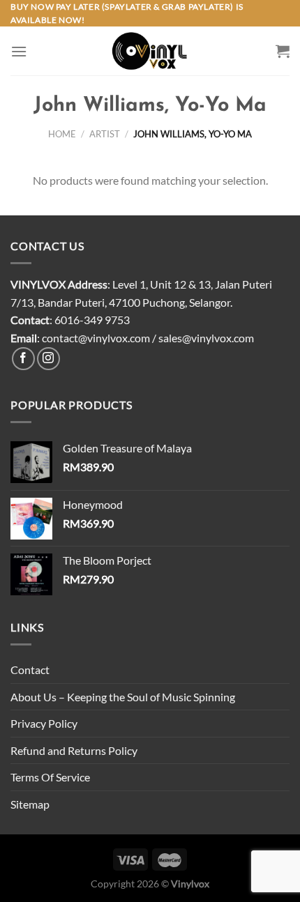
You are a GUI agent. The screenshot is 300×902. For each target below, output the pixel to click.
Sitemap (30, 804)
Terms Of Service (50, 776)
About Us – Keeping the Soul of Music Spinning (122, 696)
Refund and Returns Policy (73, 750)
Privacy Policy (43, 723)
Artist (104, 133)
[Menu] (18, 51)
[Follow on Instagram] (48, 358)
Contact (30, 669)
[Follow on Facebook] (23, 358)
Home (62, 133)
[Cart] (283, 51)
